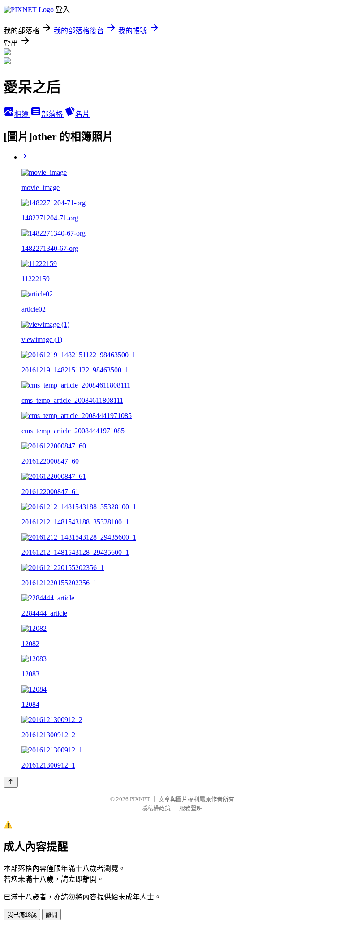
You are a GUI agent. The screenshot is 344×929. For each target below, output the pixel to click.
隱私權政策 (156, 808)
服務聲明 (190, 808)
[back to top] (11, 782)
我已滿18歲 (22, 915)
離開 (51, 915)
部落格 (52, 114)
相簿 (22, 114)
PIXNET (140, 799)
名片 (82, 114)
